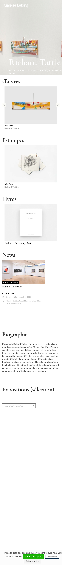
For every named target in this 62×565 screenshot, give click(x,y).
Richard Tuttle (12, 128)
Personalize (52, 557)
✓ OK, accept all (33, 556)
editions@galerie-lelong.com (43, 502)
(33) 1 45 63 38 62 (43, 499)
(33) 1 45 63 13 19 (15, 499)
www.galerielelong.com (41, 534)
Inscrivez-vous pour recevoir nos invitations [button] (28, 446)
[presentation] (4, 105)
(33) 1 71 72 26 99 (15, 529)
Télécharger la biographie (14, 406)
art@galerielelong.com (41, 531)
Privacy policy (32, 561)
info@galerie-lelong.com (13, 502)
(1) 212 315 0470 (42, 529)
